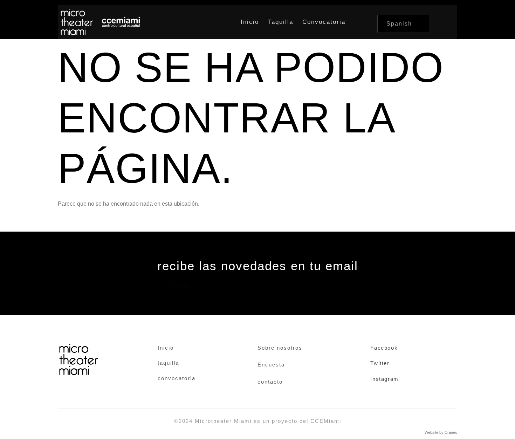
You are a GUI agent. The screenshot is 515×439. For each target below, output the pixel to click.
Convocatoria (323, 22)
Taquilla (280, 22)
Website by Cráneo (441, 432)
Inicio (250, 22)
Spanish (399, 24)
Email (184, 286)
